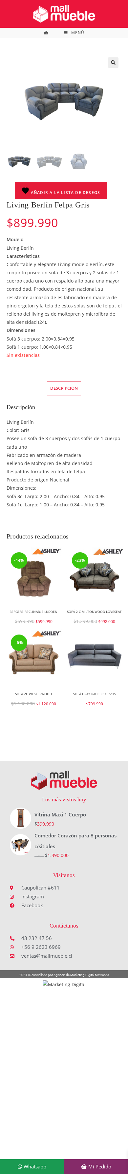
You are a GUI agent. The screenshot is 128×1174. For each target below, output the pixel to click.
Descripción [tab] (64, 388)
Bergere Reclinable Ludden (33, 611)
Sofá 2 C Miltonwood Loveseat (94, 611)
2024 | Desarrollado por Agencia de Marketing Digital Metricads (64, 975)
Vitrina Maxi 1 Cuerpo (60, 814)
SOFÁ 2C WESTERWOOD (33, 694)
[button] (113, 62)
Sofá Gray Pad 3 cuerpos (94, 694)
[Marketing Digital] (64, 984)
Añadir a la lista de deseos (65, 192)
